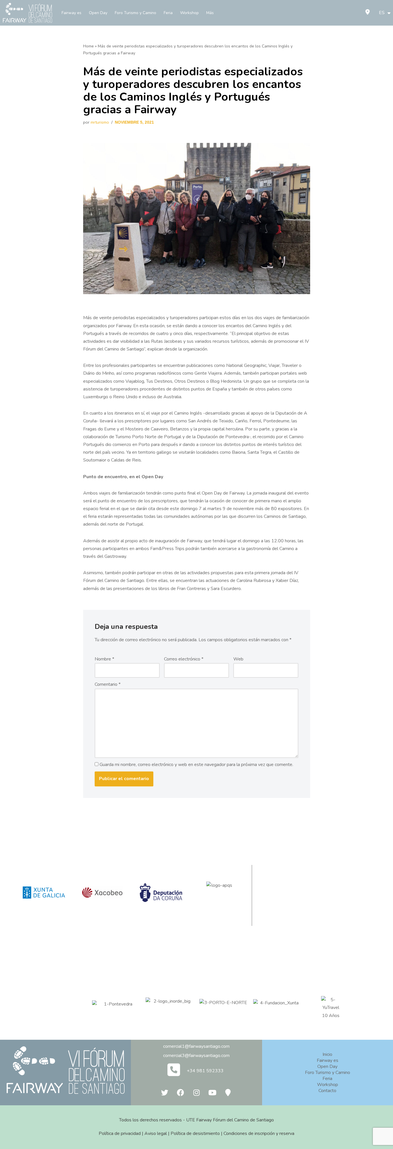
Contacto (327, 1090)
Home (88, 46)
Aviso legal (155, 1133)
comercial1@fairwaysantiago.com (196, 1046)
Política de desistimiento (195, 1133)
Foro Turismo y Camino (135, 13)
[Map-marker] (228, 1092)
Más (210, 13)
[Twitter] (165, 1092)
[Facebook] (180, 1092)
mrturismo (100, 122)
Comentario (108, 684)
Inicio (327, 1054)
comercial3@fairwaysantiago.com (196, 1055)
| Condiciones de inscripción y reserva (257, 1133)
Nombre (104, 659)
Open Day (98, 13)
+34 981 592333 (205, 1071)
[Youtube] (212, 1092)
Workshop (189, 13)
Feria (168, 13)
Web (238, 659)
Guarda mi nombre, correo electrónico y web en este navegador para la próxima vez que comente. (196, 764)
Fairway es (71, 13)
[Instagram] (196, 1092)
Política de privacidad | (121, 1133)
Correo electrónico (183, 659)
